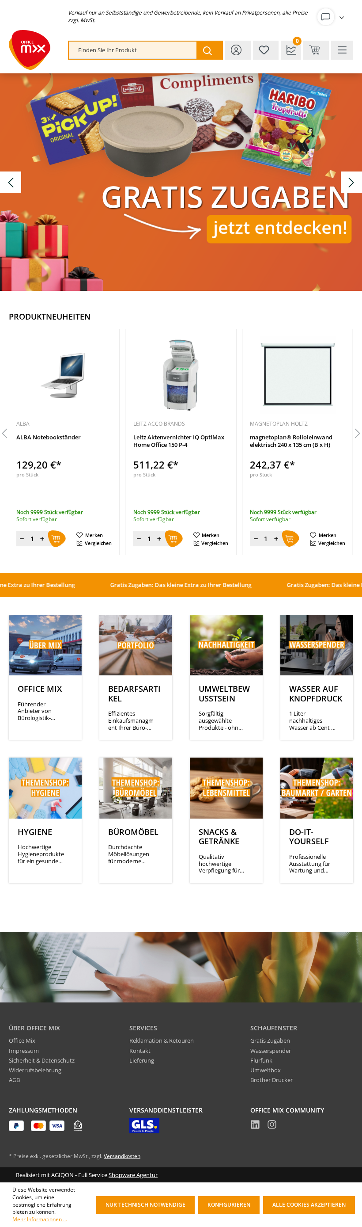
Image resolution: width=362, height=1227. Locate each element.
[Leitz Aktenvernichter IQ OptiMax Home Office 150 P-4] (181, 375)
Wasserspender (270, 1051)
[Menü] (342, 50)
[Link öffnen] (181, 182)
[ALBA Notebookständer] (64, 375)
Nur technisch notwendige (145, 1204)
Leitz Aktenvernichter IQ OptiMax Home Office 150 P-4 (178, 441)
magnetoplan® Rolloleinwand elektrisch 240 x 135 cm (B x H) (291, 441)
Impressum (24, 1051)
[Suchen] (209, 50)
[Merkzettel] (266, 50)
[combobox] (133, 50)
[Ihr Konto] (332, 17)
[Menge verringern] (22, 538)
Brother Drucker (271, 1080)
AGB (14, 1080)
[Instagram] (272, 1126)
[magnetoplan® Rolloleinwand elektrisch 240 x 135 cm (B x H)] (298, 375)
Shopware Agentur (133, 1175)
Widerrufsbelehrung (35, 1070)
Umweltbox (265, 1070)
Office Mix (22, 1040)
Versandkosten (122, 1156)
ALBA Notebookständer (48, 437)
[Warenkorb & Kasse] (316, 50)
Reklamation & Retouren (161, 1040)
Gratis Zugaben (270, 1040)
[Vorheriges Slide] (10, 182)
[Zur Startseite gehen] (29, 50)
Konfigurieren (228, 1204)
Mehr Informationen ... (39, 1219)
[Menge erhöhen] (42, 538)
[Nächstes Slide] (351, 182)
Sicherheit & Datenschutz (42, 1060)
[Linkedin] (255, 1126)
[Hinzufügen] (57, 539)
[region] (181, 434)
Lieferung (141, 1060)
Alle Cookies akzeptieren (309, 1204)
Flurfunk (261, 1060)
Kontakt (140, 1051)
